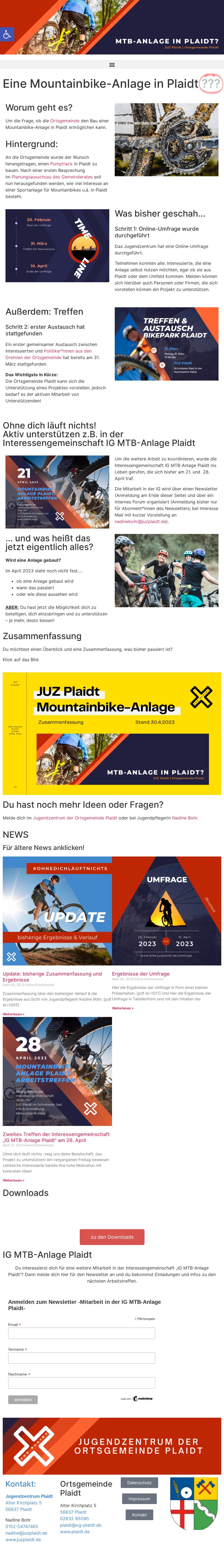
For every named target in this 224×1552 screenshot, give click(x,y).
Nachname (19, 1374)
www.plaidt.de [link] (75, 1531)
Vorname (17, 1349)
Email (14, 1324)
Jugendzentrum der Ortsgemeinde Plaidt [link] (75, 818)
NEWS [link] (16, 834)
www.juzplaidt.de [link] (23, 1539)
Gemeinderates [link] (77, 177)
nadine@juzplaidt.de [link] (26, 1533)
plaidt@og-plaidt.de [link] (80, 1525)
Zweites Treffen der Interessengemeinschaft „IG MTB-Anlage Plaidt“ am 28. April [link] (56, 1137)
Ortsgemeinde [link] (64, 120)
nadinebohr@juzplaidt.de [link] (140, 521)
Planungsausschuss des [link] (36, 177)
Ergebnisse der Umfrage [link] (141, 974)
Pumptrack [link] (61, 163)
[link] (7, 34)
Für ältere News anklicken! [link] (43, 848)
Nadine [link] (185, 818)
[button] (112, 64)
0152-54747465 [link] (21, 1526)
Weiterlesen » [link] (14, 1014)
